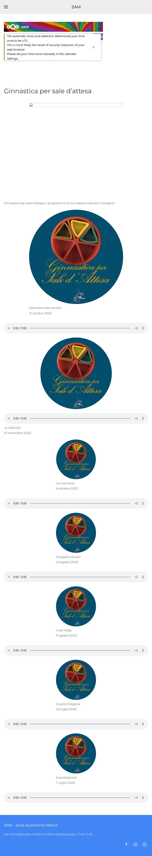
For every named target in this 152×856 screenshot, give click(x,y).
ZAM (76, 7)
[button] (6, 7)
